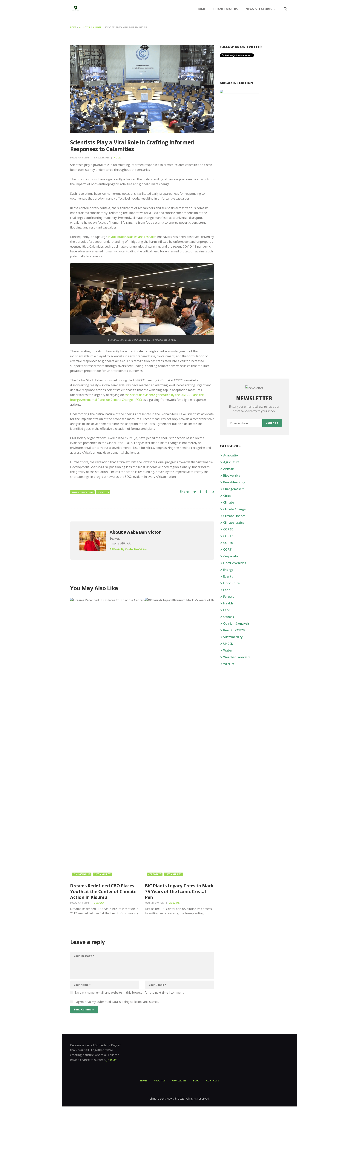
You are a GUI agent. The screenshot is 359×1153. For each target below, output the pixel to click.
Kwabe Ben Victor (79, 157)
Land (226, 610)
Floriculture (231, 583)
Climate (97, 27)
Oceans (228, 617)
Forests (228, 597)
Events (228, 576)
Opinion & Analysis (236, 623)
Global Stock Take (82, 492)
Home (73, 27)
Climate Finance (234, 516)
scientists (103, 492)
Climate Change (234, 509)
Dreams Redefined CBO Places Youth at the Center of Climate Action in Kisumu (103, 891)
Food (226, 590)
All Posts (84, 27)
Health (228, 603)
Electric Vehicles (234, 563)
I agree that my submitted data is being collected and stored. (117, 1002)
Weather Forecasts (237, 657)
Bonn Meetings (234, 482)
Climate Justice (233, 523)
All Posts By (128, 549)
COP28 (228, 543)
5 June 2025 (174, 903)
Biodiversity (231, 475)
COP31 (228, 549)
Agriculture (231, 462)
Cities (227, 496)
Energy (228, 570)
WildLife (228, 664)
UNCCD (228, 644)
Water (227, 650)
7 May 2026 (99, 903)
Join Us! (112, 1060)
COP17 (228, 536)
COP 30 (228, 529)
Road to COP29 (233, 630)
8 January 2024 (101, 157)
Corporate (154, 874)
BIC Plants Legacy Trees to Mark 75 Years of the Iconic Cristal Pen (179, 891)
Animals (228, 469)
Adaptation (231, 455)
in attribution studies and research (132, 237)
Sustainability (102, 874)
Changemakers (81, 874)
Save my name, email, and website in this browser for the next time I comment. (129, 992)
